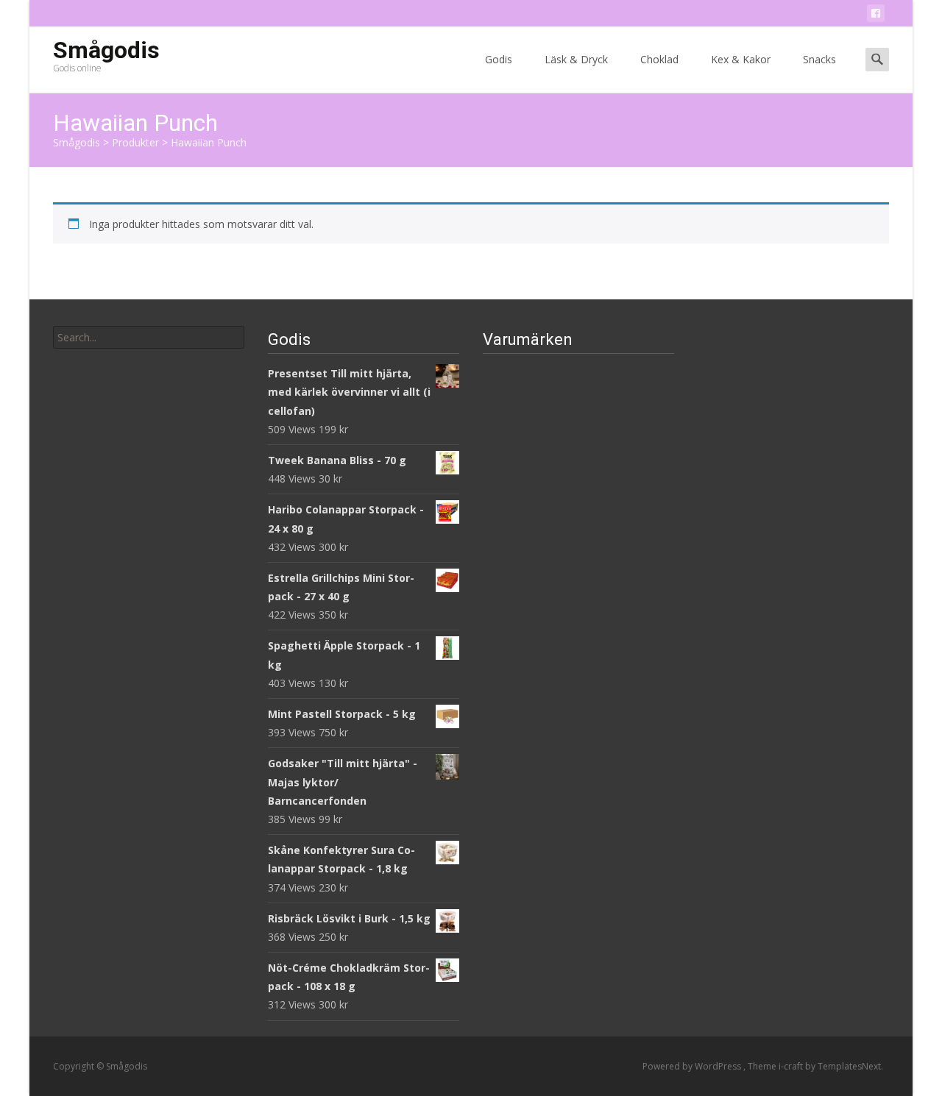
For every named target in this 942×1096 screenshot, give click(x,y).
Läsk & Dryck (576, 59)
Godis (498, 59)
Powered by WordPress (692, 1066)
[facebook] (876, 16)
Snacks (819, 59)
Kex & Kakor (741, 59)
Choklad (659, 59)
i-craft (792, 1066)
